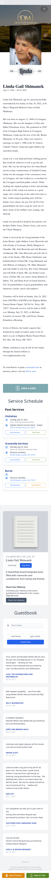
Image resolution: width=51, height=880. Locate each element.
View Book (12, 565)
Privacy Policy (18, 869)
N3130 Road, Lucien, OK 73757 (22, 455)
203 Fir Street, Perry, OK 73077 (22, 427)
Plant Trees (36, 432)
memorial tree (33, 367)
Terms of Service (32, 869)
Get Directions (15, 432)
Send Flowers (36, 485)
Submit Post (25, 642)
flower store (31, 371)
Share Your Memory (16, 600)
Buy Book (26, 565)
